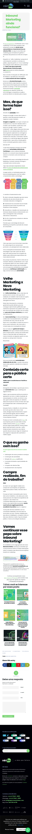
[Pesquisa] (24, 6)
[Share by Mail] (27, 665)
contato (10, 776)
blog (24, 420)
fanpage (9, 578)
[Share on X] (9, 665)
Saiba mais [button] (20, 825)
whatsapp (23, 0)
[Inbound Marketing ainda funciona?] (16, 37)
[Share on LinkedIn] (23, 665)
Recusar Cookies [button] (9, 829)
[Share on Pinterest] (18, 665)
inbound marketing (11, 656)
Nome (22, 687)
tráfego (14, 459)
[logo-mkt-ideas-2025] (13, 6)
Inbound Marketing (9, 43)
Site (22, 697)
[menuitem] (24, 6)
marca (8, 70)
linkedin (15, 578)
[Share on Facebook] (4, 665)
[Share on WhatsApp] (13, 665)
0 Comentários (16, 651)
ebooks (18, 423)
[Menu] (28, 6)
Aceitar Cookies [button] (23, 829)
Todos (9, 30)
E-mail (22, 692)
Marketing (4, 30)
